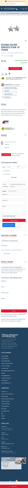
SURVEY (3, 416)
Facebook (2, 56)
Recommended (7, 174)
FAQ (2, 413)
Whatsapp (9, 56)
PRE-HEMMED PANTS (5, 375)
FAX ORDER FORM (5, 406)
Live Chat (15, 86)
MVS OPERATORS (5, 358)
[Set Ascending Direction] (18, 167)
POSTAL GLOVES (4, 368)
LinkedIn (7, 56)
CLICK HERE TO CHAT (5, 448)
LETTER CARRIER (4, 356)
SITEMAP (3, 418)
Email (12, 56)
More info (7, 147)
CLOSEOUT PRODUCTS (6, 378)
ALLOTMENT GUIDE (5, 411)
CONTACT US (4, 391)
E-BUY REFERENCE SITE (6, 383)
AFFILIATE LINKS (4, 396)
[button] (25, 41)
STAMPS (3, 373)
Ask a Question (7, 253)
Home (2, 13)
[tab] (14, 104)
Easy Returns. (7, 97)
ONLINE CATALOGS (5, 401)
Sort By (3, 167)
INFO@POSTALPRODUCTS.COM (7, 443)
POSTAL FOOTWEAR (5, 365)
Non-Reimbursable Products (13, 13)
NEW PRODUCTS (4, 380)
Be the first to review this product (15, 53)
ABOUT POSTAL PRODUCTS (7, 394)
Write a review (6, 154)
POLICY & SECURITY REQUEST (7, 398)
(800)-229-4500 (8, 86)
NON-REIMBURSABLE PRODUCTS (8, 370)
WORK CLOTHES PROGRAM (7, 363)
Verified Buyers (7, 170)
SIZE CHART (3, 408)
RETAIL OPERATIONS (5, 361)
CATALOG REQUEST (5, 403)
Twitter (4, 56)
